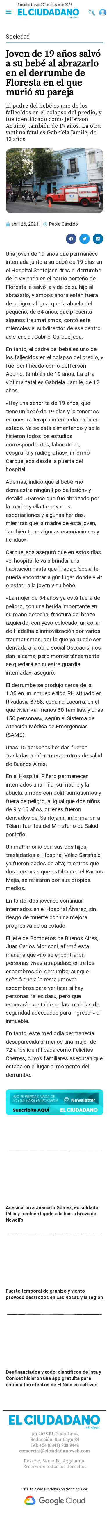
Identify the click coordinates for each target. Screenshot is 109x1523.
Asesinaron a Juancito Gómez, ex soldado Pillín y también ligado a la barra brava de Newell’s (52, 1214)
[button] (8, 11)
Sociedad (18, 36)
